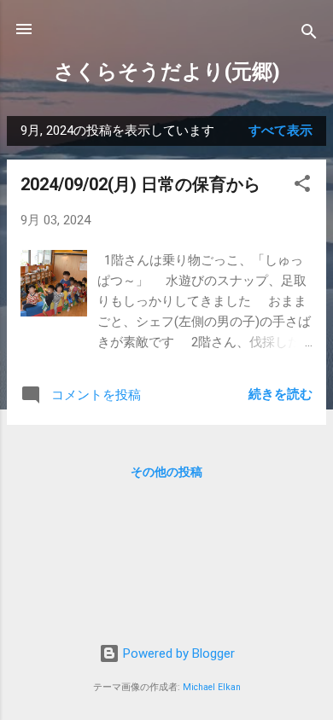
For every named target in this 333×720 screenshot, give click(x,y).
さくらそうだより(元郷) (167, 72)
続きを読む (280, 394)
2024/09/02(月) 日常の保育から (140, 184)
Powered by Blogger (177, 653)
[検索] (309, 35)
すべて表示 (280, 130)
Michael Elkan (212, 687)
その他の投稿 (166, 472)
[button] (302, 186)
